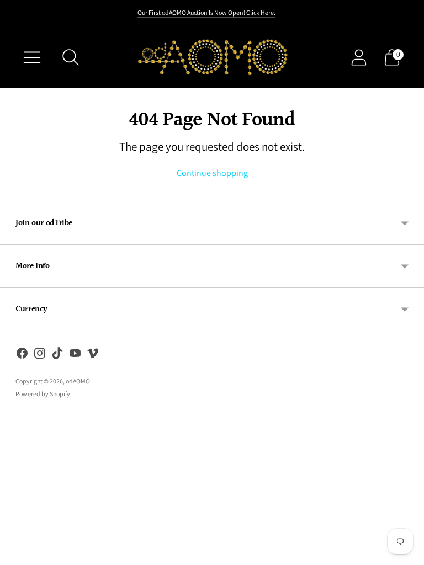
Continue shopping (212, 173)
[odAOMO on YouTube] (75, 355)
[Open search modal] (70, 57)
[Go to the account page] (358, 57)
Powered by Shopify (42, 394)
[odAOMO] (211, 57)
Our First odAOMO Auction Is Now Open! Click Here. (206, 12)
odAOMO (78, 381)
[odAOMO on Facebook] (22, 355)
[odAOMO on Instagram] (39, 355)
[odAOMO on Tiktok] (57, 355)
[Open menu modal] (32, 57)
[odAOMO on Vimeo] (92, 355)
